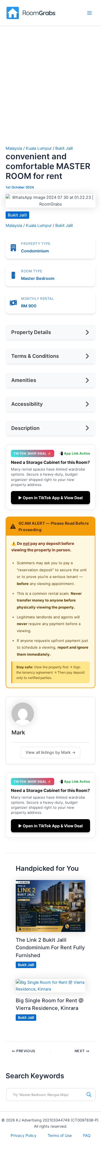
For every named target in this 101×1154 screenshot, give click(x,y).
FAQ (86, 1135)
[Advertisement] (50, 92)
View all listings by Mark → (50, 752)
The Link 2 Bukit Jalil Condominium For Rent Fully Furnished (50, 947)
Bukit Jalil (64, 148)
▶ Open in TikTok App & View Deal (50, 497)
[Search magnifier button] (89, 1094)
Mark (18, 732)
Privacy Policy (23, 1135)
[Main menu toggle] (89, 13)
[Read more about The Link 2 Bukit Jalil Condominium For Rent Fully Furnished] (50, 905)
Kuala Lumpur (39, 148)
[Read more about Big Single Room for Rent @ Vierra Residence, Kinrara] (50, 985)
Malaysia (14, 148)
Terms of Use (60, 1135)
